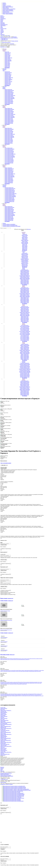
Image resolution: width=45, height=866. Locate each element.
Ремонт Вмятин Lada (9, 118)
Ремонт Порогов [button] (23, 324)
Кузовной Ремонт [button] (23, 233)
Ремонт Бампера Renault (9, 209)
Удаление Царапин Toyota (10, 191)
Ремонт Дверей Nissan (9, 174)
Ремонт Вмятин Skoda (9, 113)
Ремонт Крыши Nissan (9, 96)
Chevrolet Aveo (3, 731)
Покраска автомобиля (7, 5)
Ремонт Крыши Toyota (9, 93)
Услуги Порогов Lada (9, 157)
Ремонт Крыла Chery (9, 139)
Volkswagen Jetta (3, 745)
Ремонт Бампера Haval (9, 219)
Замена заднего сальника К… (5, 710)
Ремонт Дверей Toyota (9, 171)
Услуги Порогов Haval (9, 161)
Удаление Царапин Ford (9, 189)
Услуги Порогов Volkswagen (10, 153)
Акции (1, 769)
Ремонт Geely (7, 66)
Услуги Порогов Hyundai (24, 326)
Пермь (1, 27)
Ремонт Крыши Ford (8, 91)
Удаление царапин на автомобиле (9, 8)
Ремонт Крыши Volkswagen (10, 95)
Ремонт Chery (7, 62)
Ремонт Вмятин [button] (23, 286)
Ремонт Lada (7, 61)
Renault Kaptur (3, 743)
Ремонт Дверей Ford (8, 169)
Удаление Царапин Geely (9, 201)
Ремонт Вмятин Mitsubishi (10, 117)
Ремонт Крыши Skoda (9, 94)
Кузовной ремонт (6, 11)
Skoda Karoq (2, 741)
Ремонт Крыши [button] (23, 268)
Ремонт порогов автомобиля (8, 10)
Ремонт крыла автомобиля (8, 12)
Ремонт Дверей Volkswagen (10, 173)
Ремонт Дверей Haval (9, 182)
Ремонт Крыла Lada (8, 138)
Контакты (4, 3)
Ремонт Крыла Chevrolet (9, 136)
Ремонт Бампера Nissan (9, 213)
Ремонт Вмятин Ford (9, 110)
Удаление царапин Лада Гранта (5, 610)
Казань (1, 20)
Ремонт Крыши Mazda (9, 101)
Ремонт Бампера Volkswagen (10, 212)
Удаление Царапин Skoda (9, 192)
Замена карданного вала (4, 754)
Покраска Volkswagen (9, 77)
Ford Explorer (2, 715)
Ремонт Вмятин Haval (9, 122)
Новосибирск (2, 25)
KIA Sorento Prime (3, 723)
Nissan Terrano (3, 733)
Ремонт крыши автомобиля (8, 9)
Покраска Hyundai (8, 72)
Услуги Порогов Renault (24, 328)
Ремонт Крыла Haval (9, 143)
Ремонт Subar (7, 64)
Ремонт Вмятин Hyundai (9, 109)
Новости (2, 768)
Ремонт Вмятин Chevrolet (9, 116)
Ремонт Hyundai (8, 52)
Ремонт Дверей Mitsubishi (9, 176)
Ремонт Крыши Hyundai (9, 90)
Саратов (2, 30)
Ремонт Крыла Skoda (9, 133)
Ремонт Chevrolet (8, 59)
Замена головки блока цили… (6, 728)
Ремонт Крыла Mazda (9, 140)
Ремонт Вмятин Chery (9, 119)
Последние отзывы (4, 654)
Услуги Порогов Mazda (9, 159)
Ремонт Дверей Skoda (9, 172)
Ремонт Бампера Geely (9, 220)
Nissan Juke (2, 725)
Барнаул (1, 15)
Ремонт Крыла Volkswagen (10, 134)
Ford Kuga (2, 717)
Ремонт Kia (7, 51)
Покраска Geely (8, 84)
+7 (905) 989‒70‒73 (4, 38)
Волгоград (2, 16)
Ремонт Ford (7, 53)
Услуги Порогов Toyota (9, 151)
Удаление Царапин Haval (9, 200)
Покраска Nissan (8, 78)
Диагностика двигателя (4, 730)
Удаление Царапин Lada (9, 197)
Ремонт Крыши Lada (9, 99)
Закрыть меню (23, 1)
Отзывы (4, 4)
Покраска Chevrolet (8, 81)
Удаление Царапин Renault (10, 190)
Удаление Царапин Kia (9, 187)
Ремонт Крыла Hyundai (9, 129)
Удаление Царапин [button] (23, 362)
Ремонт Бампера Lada (9, 216)
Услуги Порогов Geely (9, 162)
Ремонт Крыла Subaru (9, 141)
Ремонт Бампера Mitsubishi (10, 215)
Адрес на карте (3, 782)
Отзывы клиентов (14, 40)
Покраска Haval (8, 83)
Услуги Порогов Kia (24, 325)
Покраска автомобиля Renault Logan (6, 629)
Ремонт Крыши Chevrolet (9, 97)
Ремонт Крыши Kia (8, 89)
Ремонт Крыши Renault (9, 92)
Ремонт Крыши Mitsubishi (9, 98)
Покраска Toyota (8, 75)
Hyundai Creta (3, 729)
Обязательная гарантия (6, 42)
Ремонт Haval (7, 65)
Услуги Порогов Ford (25, 327)
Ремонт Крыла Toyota (9, 132)
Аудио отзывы (3, 600)
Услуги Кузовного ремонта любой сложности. (9, 37)
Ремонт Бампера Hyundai (9, 207)
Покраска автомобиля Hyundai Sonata (6, 620)
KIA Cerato (2, 719)
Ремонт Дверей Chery (9, 181)
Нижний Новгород (4, 24)
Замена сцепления (3, 716)
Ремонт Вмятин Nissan (9, 115)
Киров (1, 21)
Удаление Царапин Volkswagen (10, 193)
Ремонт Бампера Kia (8, 206)
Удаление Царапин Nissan (9, 194)
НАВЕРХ (2, 771)
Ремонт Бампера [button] (23, 379)
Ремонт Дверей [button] (23, 343)
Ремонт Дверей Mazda (9, 179)
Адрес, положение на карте (5, 463)
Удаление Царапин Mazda (9, 199)
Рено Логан (2, 709)
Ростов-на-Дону (3, 28)
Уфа (1, 33)
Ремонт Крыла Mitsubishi (9, 137)
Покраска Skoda (8, 76)
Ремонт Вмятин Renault (9, 111)
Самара (1, 29)
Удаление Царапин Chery (9, 198)
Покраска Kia (7, 71)
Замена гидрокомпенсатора (5, 726)
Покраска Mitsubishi (8, 79)
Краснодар (2, 22)
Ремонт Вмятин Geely (9, 123)
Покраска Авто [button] (23, 252)
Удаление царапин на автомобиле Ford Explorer (11, 226)
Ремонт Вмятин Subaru (9, 121)
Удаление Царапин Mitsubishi (10, 196)
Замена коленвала (3, 708)
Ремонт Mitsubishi (8, 60)
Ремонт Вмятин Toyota (9, 112)
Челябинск (2, 34)
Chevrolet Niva (3, 713)
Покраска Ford (7, 73)
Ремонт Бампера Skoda (9, 211)
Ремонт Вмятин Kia (8, 108)
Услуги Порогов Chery (9, 158)
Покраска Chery (8, 82)
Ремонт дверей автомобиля (8, 13)
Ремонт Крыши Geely (9, 100)
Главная (4, 2)
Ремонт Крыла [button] (23, 305)
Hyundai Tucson (3, 739)
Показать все (2, 755)
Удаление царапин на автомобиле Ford (10, 225)
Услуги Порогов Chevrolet (10, 155)
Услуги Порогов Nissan (9, 154)
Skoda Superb (2, 721)
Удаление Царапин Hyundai (10, 188)
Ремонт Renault (7, 54)
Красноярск (2, 23)
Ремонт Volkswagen (8, 57)
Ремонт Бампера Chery (9, 217)
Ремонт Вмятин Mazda (9, 120)
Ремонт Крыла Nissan (9, 135)
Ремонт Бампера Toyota (9, 210)
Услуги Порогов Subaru (9, 160)
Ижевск (1, 19)
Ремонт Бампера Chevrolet (10, 214)
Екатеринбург (3, 18)
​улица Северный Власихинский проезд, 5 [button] (8, 44)
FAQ (1, 770)
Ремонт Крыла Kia (8, 128)
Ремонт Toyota (7, 55)
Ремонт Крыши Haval (9, 103)
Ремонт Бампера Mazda (9, 218)
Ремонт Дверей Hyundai (9, 168)
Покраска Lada (7, 80)
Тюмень (1, 32)
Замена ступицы (3, 714)
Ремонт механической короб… (6, 724)
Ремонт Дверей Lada (9, 177)
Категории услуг (3, 46)
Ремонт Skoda (7, 56)
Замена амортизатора (4, 720)
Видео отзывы (3, 598)
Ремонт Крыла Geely (9, 142)
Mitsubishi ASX (3, 727)
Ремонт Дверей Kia (8, 167)
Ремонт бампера (6, 7)
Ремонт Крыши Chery (9, 102)
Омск (1, 26)
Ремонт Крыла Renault (9, 131)
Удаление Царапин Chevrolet (10, 195)
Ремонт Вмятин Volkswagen (10, 114)
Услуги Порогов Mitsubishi (10, 156)
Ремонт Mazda (7, 63)
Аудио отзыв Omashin (4, 650)
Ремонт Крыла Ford (8, 130)
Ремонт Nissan (7, 58)
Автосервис (12, 43)
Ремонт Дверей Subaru (9, 180)
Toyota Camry (2, 707)
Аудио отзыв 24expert (4, 637)
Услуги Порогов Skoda (9, 152)
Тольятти (2, 31)
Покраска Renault (8, 74)
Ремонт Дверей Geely (9, 178)
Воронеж (2, 17)
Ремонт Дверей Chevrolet (9, 175)
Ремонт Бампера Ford (9, 208)
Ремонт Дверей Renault (9, 170)
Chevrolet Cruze (3, 711)
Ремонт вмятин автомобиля (8, 6)
